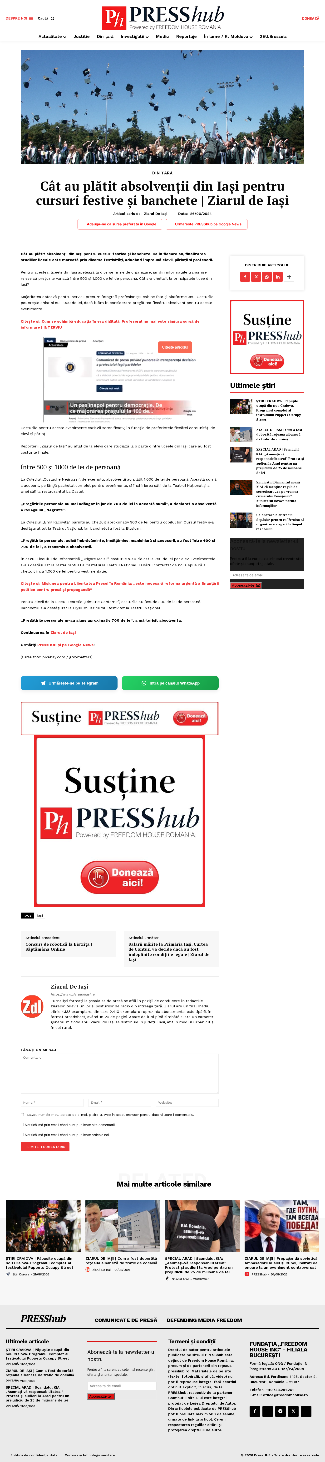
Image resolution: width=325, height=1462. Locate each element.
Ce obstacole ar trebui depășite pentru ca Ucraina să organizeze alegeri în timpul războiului (280, 522)
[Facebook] (245, 277)
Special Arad (180, 1279)
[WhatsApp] (267, 277)
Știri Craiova (21, 1274)
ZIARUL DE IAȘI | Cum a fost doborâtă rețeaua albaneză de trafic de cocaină (279, 434)
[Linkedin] (278, 277)
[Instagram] (267, 1411)
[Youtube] (306, 1411)
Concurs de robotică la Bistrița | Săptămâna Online (58, 947)
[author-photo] (9, 1274)
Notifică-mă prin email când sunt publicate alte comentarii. (70, 1125)
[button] (47, 18)
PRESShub (258, 1274)
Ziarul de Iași (155, 214)
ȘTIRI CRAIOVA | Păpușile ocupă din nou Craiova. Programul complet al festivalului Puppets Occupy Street (278, 410)
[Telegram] (280, 1411)
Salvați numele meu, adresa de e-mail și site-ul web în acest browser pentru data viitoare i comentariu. (110, 1115)
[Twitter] (256, 277)
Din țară (162, 173)
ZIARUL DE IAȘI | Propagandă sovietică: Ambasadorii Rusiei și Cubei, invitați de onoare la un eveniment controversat (281, 1263)
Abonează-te (243, 585)
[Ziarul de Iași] (32, 1006)
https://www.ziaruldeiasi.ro (73, 994)
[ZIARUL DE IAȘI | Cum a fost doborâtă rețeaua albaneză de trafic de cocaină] (241, 434)
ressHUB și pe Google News (67, 645)
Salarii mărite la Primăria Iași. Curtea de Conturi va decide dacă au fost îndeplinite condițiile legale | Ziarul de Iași (168, 952)
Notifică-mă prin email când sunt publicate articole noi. (67, 1135)
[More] (289, 277)
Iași (40, 915)
